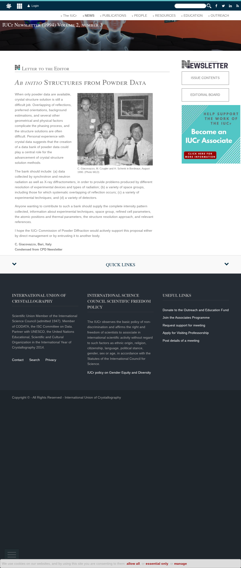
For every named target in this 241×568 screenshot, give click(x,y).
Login (35, 6)
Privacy (50, 360)
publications (114, 15)
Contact (18, 360)
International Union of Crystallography (93, 397)
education (193, 15)
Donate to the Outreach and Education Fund (196, 310)
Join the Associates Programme (186, 317)
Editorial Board (205, 95)
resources (165, 15)
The (70, 15)
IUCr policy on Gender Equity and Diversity (119, 372)
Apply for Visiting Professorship (186, 333)
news (89, 15)
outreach (220, 15)
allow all (133, 563)
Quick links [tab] (120, 264)
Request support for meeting (184, 325)
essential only (157, 563)
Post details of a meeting (181, 340)
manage (180, 563)
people (140, 15)
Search (34, 360)
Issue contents (205, 78)
